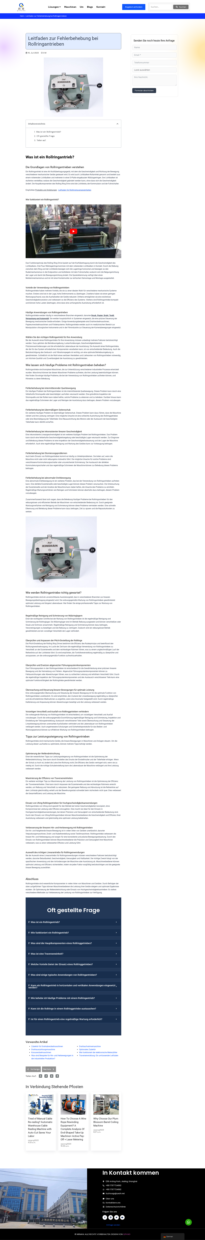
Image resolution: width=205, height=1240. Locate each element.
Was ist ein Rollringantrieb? (48, 131)
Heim (22, 16)
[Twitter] (116, 1217)
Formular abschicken (144, 90)
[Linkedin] (110, 1217)
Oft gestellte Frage (46, 136)
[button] (117, 124)
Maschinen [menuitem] (70, 6)
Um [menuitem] (82, 6)
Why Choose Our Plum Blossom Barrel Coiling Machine (105, 1122)
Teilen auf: (41, 140)
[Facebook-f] (104, 1217)
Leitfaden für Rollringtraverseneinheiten (74, 190)
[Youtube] (122, 1217)
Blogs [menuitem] (90, 6)
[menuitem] (54, 7)
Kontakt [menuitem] (100, 6)
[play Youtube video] (73, 231)
